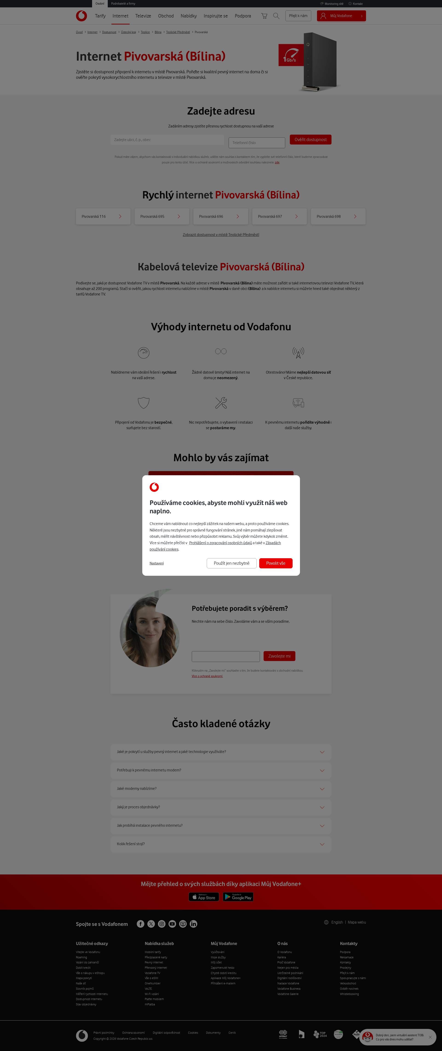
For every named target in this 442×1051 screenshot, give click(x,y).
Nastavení (157, 563)
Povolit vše (275, 563)
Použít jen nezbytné (232, 563)
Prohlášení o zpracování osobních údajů (220, 542)
